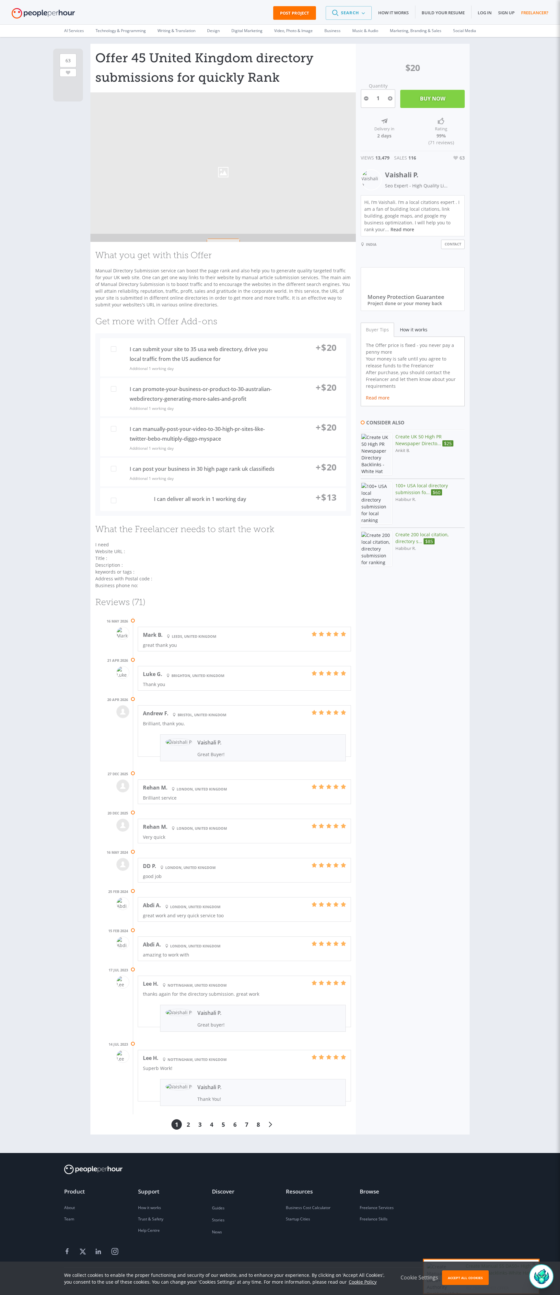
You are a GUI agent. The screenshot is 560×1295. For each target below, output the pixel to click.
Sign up (506, 13)
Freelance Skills (374, 1219)
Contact (453, 244)
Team (69, 1219)
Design (213, 30)
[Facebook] (68, 1252)
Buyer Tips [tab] (377, 330)
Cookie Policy (363, 1282)
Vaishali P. (401, 174)
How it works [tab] (413, 330)
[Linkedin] (99, 1252)
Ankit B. (402, 450)
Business (332, 30)
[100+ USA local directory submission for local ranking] (376, 503)
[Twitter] (83, 1252)
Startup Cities (298, 1219)
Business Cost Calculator (308, 1207)
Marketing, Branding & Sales (415, 30)
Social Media (464, 30)
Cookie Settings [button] (419, 1277)
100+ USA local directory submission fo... (421, 488)
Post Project (294, 13)
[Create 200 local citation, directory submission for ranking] (376, 548)
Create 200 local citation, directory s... (422, 537)
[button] (349, 13)
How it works (393, 13)
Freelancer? (534, 13)
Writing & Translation (176, 30)
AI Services (74, 30)
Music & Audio (365, 30)
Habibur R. (405, 499)
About (69, 1207)
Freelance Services (377, 1207)
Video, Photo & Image (293, 30)
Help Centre (149, 1230)
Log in (485, 13)
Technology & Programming (121, 30)
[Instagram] (114, 1252)
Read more (402, 229)
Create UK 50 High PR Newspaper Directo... (423, 440)
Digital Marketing (246, 30)
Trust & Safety (150, 1219)
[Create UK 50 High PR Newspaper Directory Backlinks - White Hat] (376, 454)
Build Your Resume (443, 13)
